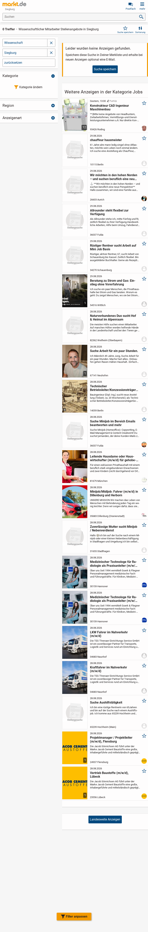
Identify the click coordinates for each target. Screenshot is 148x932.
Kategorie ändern (30, 87)
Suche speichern (125, 32)
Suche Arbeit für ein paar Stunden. (114, 351)
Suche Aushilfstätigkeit (106, 702)
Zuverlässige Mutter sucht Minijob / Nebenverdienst (113, 528)
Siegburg (10, 53)
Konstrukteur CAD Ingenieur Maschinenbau (109, 107)
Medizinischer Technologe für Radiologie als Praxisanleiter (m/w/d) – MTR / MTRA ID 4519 (114, 563)
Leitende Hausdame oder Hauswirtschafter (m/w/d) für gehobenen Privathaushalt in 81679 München (113, 458)
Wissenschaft (13, 43)
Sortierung (140, 32)
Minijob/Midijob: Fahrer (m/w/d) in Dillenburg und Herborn (114, 493)
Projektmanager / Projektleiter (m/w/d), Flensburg (111, 739)
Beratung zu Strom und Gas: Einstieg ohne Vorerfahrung (112, 282)
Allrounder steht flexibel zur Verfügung (109, 212)
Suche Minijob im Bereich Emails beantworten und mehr (112, 423)
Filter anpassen (76, 916)
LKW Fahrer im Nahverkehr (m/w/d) (109, 634)
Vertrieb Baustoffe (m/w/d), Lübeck (109, 774)
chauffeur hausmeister (106, 140)
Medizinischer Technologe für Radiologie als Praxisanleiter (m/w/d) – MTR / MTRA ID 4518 (114, 599)
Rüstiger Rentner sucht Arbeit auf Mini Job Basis (113, 247)
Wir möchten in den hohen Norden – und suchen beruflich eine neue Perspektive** (113, 177)
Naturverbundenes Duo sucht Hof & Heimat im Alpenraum (113, 317)
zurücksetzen (13, 62)
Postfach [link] (131, 8)
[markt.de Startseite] (14, 4)
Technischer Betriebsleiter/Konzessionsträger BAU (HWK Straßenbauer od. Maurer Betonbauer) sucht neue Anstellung (114, 388)
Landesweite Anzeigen (105, 819)
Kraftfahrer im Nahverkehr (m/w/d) (108, 669)
